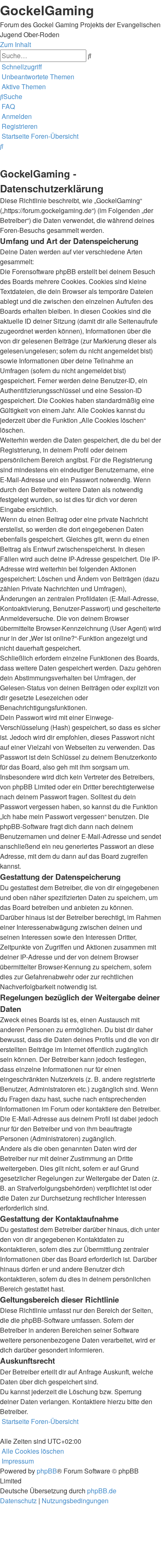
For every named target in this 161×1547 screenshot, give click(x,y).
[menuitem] (37, 76)
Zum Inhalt (15, 44)
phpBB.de (101, 1490)
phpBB (47, 1471)
